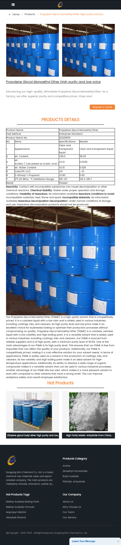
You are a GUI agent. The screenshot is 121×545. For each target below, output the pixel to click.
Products (30, 14)
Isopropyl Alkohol (16, 512)
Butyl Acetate (71, 476)
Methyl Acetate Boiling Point (22, 501)
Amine (66, 466)
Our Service (69, 517)
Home (16, 14)
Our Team (69, 512)
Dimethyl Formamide (75, 471)
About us (68, 502)
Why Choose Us (72, 507)
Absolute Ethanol (16, 517)
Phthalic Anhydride (74, 481)
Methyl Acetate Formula (20, 507)
